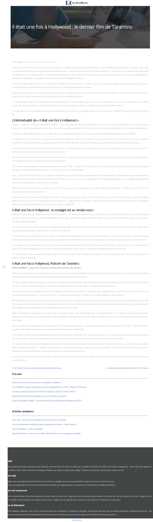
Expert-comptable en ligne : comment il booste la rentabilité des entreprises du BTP (47, 401)
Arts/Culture (18, 62)
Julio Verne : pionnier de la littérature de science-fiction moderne (39, 420)
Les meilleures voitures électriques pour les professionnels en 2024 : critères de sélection (49, 387)
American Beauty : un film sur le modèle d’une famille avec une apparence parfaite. (46, 433)
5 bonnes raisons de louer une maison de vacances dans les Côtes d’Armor (43, 391)
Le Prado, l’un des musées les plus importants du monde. (38, 368)
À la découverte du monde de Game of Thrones (126, 368)
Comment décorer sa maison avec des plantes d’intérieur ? (37, 382)
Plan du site (76, 520)
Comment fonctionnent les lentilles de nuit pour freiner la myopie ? (39, 396)
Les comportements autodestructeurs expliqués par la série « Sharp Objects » (44, 424)
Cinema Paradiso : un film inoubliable (27, 429)
